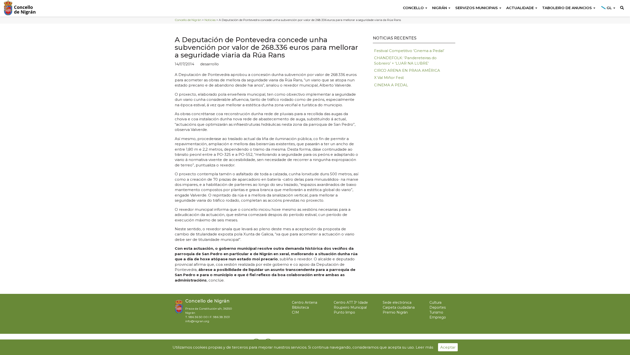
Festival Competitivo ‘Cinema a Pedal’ (409, 50)
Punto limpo (344, 312)
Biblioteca (300, 307)
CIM (295, 312)
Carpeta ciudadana (399, 307)
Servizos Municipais (477, 7)
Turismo (436, 312)
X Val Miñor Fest (389, 77)
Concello (414, 7)
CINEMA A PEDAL (391, 85)
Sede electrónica (397, 302)
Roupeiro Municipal (350, 307)
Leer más (424, 347)
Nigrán (440, 7)
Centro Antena (304, 302)
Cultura (435, 302)
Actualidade (520, 7)
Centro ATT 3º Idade (351, 302)
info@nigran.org (197, 321)
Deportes (437, 307)
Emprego (437, 317)
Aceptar (448, 347)
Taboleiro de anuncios (567, 7)
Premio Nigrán (395, 312)
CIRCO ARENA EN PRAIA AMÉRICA (407, 70)
